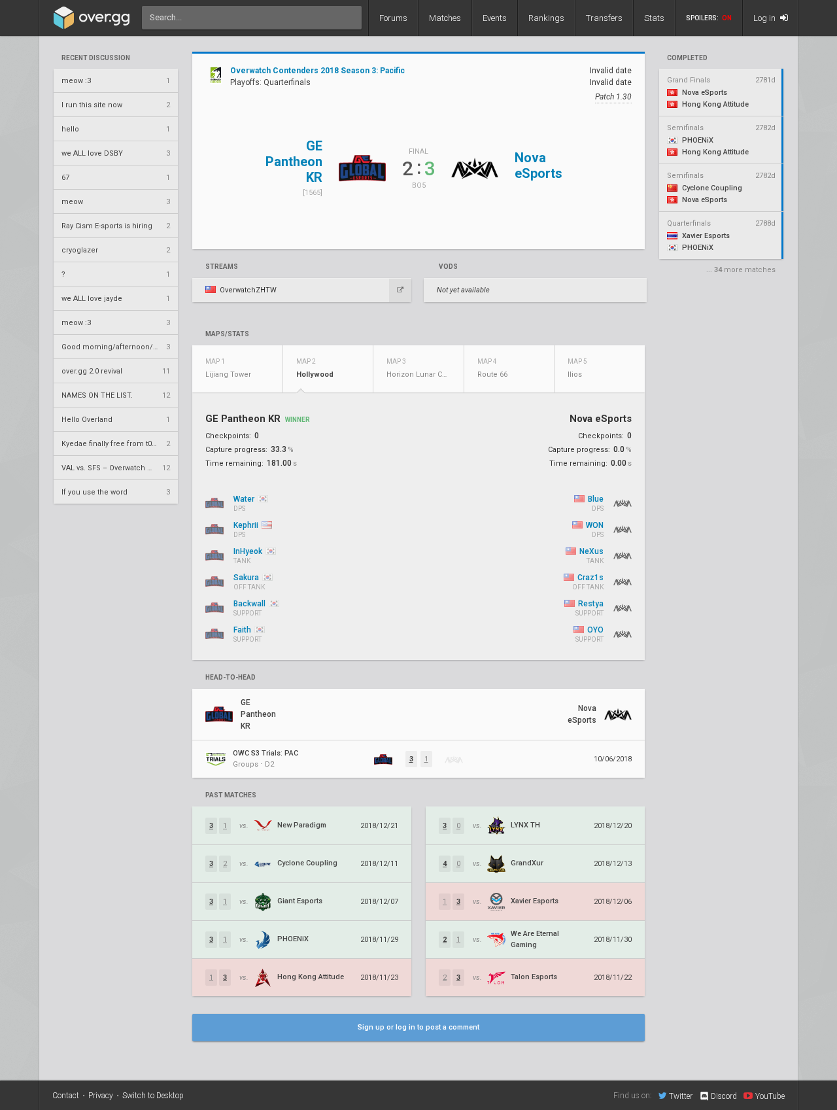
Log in (765, 18)
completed (687, 58)
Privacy (100, 1096)
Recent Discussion (95, 58)
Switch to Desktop (153, 1096)
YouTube (770, 1096)
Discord (724, 1096)
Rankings (546, 18)
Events (495, 18)
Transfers (604, 18)
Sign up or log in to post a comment (418, 1027)
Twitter (680, 1096)
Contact (65, 1096)
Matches (445, 18)
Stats (654, 18)
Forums (393, 18)
